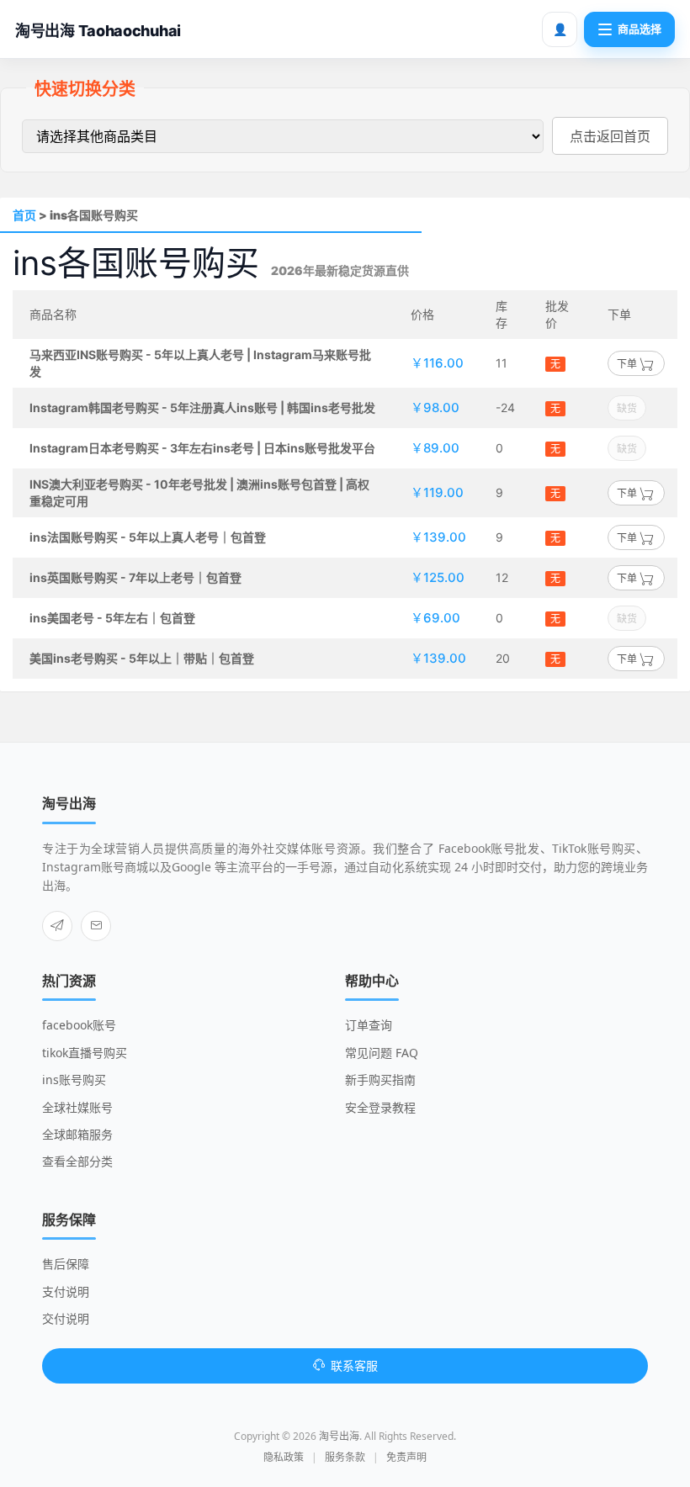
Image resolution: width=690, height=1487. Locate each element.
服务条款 (345, 1457)
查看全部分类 (77, 1161)
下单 (628, 363)
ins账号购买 (74, 1079)
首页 (24, 215)
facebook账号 (79, 1025)
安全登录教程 (380, 1107)
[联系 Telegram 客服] (57, 926)
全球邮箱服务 (77, 1134)
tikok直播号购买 (84, 1053)
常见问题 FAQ (381, 1053)
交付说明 (65, 1318)
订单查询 (368, 1025)
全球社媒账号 (77, 1107)
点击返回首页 (610, 136)
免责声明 (406, 1457)
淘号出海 (339, 1436)
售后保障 (65, 1264)
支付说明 (65, 1291)
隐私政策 (283, 1457)
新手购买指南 (380, 1079)
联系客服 (354, 1365)
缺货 (627, 408)
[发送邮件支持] (96, 926)
